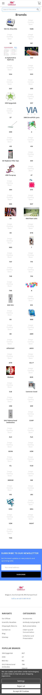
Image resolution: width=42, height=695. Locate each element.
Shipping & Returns (9, 626)
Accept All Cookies (21, 691)
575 (31, 190)
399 (10, 132)
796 (10, 291)
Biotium (11, 377)
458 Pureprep (10, 175)
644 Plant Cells (31, 219)
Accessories (27, 619)
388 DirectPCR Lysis (31, 117)
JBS (31, 495)
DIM (31, 406)
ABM (31, 334)
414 (31, 146)
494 (10, 190)
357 (31, 103)
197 (31, 43)
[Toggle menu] (3, 3)
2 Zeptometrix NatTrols (10, 59)
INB (31, 480)
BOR (31, 377)
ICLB (31, 466)
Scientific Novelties (9, 622)
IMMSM (10, 480)
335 (31, 74)
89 (10, 334)
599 (10, 204)
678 (31, 233)
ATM (10, 363)
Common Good (31, 392)
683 (10, 247)
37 (11, 117)
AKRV (32, 348)
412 (10, 146)
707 (10, 262)
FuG (31, 437)
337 (10, 89)
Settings (21, 681)
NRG (31, 509)
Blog (3, 633)
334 (10, 74)
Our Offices (6, 619)
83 (10, 319)
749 (10, 276)
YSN (10, 538)
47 (31, 175)
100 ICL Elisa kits (10, 29)
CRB (10, 406)
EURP (32, 421)
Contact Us (6, 630)
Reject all (21, 686)
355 (31, 89)
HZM (31, 451)
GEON (10, 451)
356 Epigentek (10, 103)
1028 (31, 29)
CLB (10, 392)
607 (31, 204)
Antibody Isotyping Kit (31, 622)
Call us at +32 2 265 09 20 (21, 599)
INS (10, 495)
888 (31, 319)
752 (31, 276)
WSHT (31, 523)
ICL (10, 466)
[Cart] (39, 3)
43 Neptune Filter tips (10, 161)
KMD (10, 509)
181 (10, 43)
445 (31, 161)
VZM (10, 523)
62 (11, 219)
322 (31, 58)
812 (31, 305)
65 (11, 233)
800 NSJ (10, 305)
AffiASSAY (10, 348)
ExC (10, 437)
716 (31, 262)
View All (24, 668)
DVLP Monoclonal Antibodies (10, 422)
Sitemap (5, 637)
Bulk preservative (29, 626)
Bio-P (32, 363)
